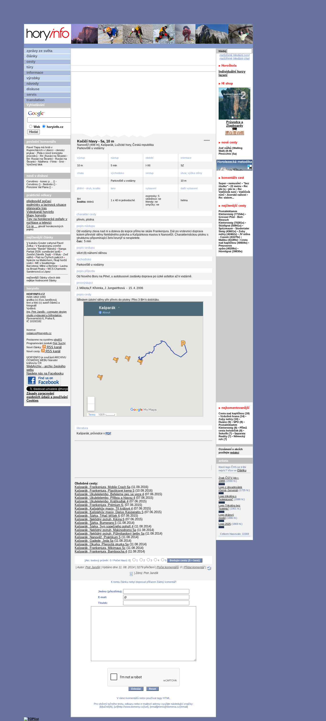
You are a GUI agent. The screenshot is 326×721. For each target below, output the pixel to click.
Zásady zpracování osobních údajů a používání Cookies (47, 397)
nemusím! (234, 183)
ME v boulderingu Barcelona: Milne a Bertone (42, 264)
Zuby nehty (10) (228, 419)
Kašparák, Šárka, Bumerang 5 (95, 523)
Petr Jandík (92, 567)
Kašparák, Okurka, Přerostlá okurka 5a (102, 544)
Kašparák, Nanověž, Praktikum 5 (98, 537)
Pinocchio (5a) (228, 153)
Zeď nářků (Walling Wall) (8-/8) (230, 149)
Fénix (54, 161)
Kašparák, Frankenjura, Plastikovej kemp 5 (104, 490)
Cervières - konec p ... (39, 181)
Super (222, 183)
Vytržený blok (34, 164)
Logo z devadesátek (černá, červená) (230, 489)
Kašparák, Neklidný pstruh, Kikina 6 (99, 519)
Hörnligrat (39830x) (230, 251)
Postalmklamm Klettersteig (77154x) (231, 213)
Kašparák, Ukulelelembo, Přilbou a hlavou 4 (105, 498)
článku (241, 470)
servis (31, 94)
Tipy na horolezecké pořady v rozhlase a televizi (46, 220)
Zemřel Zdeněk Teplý (38, 254)
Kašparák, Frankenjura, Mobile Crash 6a (102, 487)
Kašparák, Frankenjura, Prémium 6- (99, 505)
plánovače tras (36, 208)
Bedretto (48, 184)
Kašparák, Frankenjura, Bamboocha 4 (101, 551)
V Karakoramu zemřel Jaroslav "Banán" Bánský (43, 247)
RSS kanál (54, 347)
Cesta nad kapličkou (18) (234, 413)
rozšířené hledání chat (235, 58)
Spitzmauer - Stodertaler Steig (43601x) (234, 230)
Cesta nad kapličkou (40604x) (233, 241)
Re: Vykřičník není (230, 190)
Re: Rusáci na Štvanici (53, 155)
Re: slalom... (226, 197)
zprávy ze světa (39, 51)
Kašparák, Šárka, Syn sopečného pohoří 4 (104, 526)
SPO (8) (238, 422)
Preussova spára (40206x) (228, 247)
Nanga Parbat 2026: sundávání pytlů (46, 250)
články (31, 56)
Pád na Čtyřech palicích (49, 257)
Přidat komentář (194, 567)
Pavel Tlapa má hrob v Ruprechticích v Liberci (39, 149)
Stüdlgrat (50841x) (230, 225)
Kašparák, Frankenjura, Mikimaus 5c (100, 548)
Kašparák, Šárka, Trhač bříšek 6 (97, 515)
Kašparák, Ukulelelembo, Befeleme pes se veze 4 (109, 494)
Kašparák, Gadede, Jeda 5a (94, 540)
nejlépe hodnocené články (41, 280)
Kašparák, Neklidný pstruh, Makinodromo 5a (105, 530)
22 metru (235, 186)
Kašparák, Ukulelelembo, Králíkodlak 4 (101, 501)
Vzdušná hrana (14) (232, 416)
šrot (61, 161)
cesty (30, 61)
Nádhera (43, 161)
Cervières (32, 184)
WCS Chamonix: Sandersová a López (46, 270)
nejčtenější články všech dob (43, 277)
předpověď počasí (38, 201)
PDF (108, 433)
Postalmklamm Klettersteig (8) (228, 426)
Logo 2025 (225, 523)
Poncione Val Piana (37, 187)
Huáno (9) (225, 422)
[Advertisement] (139, 11)
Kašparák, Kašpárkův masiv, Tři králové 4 (104, 508)
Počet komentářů (168, 567)
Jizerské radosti (236, 194)
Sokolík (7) (225, 433)
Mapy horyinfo (36, 215)
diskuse (32, 89)
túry (29, 67)
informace (34, 72)
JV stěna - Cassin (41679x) (234, 235)
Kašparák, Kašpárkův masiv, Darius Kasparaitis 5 (109, 512)
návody (32, 83)
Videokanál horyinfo (40, 212)
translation (35, 100)
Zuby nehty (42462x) (232, 233)
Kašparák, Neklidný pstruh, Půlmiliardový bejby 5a (109, 533)
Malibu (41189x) (228, 239)
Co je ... (31, 226)
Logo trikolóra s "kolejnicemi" (228, 498)
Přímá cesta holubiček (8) (233, 429)
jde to (232, 189)
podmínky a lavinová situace (46, 204)
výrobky (33, 78)
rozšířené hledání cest (235, 55)
